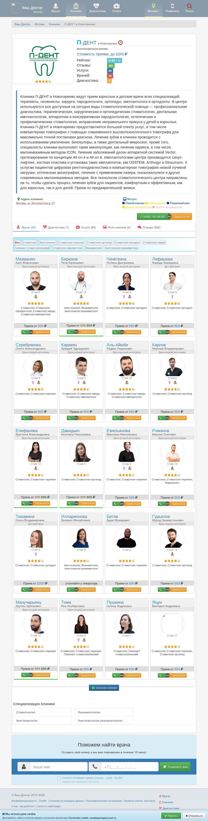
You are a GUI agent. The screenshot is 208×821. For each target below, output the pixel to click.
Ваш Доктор (22, 24)
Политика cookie (79, 818)
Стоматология (25, 712)
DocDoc (119, 777)
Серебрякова (31, 346)
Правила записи (133, 800)
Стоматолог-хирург (154, 242)
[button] (153, 8)
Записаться (42, 332)
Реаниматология (89, 712)
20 (110, 75)
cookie (109, 777)
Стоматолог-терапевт (71, 242)
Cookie (43, 800)
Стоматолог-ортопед (99, 242)
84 (110, 70)
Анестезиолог (48, 242)
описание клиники (106, 687)
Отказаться (195, 816)
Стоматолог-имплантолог (67, 248)
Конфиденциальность (24, 800)
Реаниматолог (93, 248)
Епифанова (32, 431)
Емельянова (122, 431)
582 (111, 65)
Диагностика (170, 808)
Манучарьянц (28, 603)
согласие (99, 777)
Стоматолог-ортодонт (127, 242)
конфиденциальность (103, 818)
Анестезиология (27, 720)
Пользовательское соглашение (104, 800)
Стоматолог (30, 242)
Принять (172, 816)
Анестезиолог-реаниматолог (121, 248)
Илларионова (75, 517)
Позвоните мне (177, 767)
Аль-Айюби (119, 346)
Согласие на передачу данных (66, 800)
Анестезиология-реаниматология (100, 720)
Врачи (165, 796)
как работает (27, 806)
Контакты (149, 800)
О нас (15, 806)
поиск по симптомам (48, 806)
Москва (39, 24)
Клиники (54, 24)
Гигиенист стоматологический (32, 248)
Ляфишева (165, 260)
